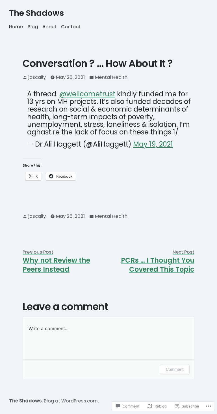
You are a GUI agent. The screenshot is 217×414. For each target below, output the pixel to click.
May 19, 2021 (153, 144)
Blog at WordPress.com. (71, 401)
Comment (175, 369)
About (49, 26)
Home (16, 26)
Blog (33, 26)
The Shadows (36, 13)
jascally (37, 77)
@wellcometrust (87, 94)
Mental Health (111, 77)
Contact (71, 26)
